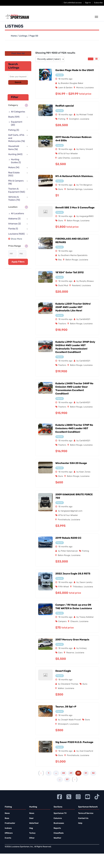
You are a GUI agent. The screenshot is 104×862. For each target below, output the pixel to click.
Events (8, 838)
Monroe (79, 88)
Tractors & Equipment (16, 190)
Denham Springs (74, 189)
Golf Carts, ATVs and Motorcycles (16, 138)
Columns (58, 818)
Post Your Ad (18, 54)
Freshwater (10, 823)
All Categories (18, 112)
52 (93, 773)
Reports (57, 828)
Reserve (70, 653)
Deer (31, 818)
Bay (60, 260)
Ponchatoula (64, 520)
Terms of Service (85, 813)
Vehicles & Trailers (14, 198)
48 (63, 773)
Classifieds (59, 833)
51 (86, 773)
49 (71, 773)
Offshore (9, 833)
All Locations (17, 214)
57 (67, 780)
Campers (62, 622)
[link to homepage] (17, 16)
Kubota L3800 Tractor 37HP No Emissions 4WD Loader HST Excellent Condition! (74, 428)
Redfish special (64, 106)
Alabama (14, 219)
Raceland (76, 286)
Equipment (16, 123)
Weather (57, 838)
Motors (13, 168)
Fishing (61, 119)
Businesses (59, 823)
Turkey (32, 833)
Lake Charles (64, 158)
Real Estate (14, 174)
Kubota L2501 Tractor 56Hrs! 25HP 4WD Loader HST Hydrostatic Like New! (73, 307)
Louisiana (89, 88)
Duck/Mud (63, 286)
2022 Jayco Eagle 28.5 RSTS (72, 574)
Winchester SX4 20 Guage (71, 463)
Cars (60, 653)
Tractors (62, 324)
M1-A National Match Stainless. (74, 176)
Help (80, 823)
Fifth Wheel (63, 587)
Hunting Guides (16, 161)
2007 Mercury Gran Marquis (72, 640)
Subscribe (98, 3)
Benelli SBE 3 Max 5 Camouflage (75, 208)
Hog (31, 828)
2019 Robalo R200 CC (68, 538)
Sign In (88, 3)
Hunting (15, 154)
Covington (74, 119)
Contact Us (83, 818)
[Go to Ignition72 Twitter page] (68, 796)
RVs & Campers (16, 182)
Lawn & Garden (65, 88)
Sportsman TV (60, 813)
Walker (61, 688)
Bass (7, 818)
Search (18, 82)
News (7, 813)
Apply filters (18, 262)
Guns (60, 189)
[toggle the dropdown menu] (96, 17)
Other (32, 838)
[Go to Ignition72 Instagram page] (78, 796)
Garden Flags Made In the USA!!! (74, 70)
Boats (13, 117)
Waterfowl (33, 823)
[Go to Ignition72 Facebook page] (59, 796)
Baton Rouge (73, 221)
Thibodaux (78, 587)
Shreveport (63, 724)
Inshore (8, 828)
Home (14, 36)
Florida (13, 229)
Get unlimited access (73, 3)
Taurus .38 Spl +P (65, 707)
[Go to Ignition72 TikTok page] (97, 796)
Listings (23, 36)
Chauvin (74, 622)
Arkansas (14, 224)
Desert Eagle (63, 671)
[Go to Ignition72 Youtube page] (87, 796)
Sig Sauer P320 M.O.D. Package (74, 742)
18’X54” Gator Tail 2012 (69, 272)
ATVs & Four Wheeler (68, 154)
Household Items (13, 147)
